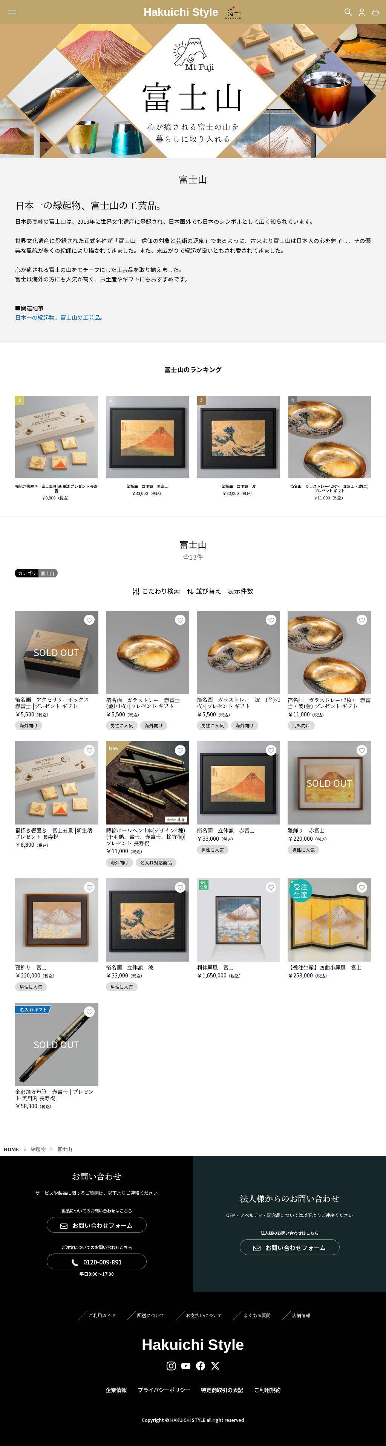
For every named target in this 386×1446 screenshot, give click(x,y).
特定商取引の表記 (222, 1390)
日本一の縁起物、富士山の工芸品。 (60, 317)
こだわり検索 (161, 591)
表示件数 (240, 591)
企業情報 (116, 1390)
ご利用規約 (267, 1390)
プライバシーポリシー (164, 1390)
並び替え (208, 591)
